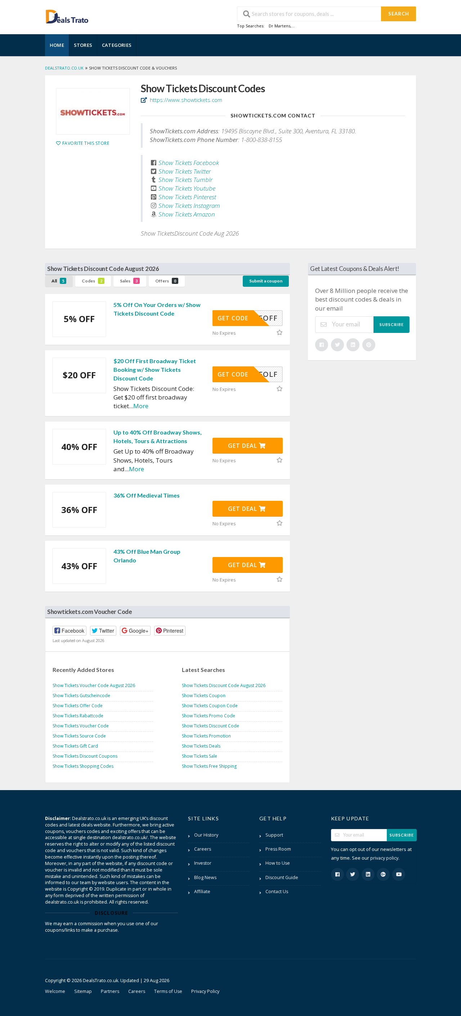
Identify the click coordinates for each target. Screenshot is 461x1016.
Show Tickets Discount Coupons (85, 756)
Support (274, 835)
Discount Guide (281, 877)
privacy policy (384, 858)
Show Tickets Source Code (79, 736)
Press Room (278, 849)
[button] (69, 631)
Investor (202, 863)
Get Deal (243, 446)
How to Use (277, 863)
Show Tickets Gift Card (75, 746)
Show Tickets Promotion (206, 736)
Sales (129, 281)
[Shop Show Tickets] (93, 111)
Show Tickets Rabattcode (78, 716)
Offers (165, 281)
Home (57, 45)
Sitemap (83, 991)
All (58, 281)
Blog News (205, 877)
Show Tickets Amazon (186, 214)
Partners (110, 991)
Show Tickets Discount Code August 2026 (223, 685)
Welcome (55, 991)
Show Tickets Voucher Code (81, 726)
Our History (206, 835)
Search (398, 14)
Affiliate (202, 891)
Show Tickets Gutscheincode (81, 695)
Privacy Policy (205, 991)
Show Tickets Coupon (203, 695)
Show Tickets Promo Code (208, 716)
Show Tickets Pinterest (187, 197)
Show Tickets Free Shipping (209, 766)
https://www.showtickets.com (185, 99)
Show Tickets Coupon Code (210, 706)
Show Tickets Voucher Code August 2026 (94, 685)
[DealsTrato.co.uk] (67, 16)
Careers (202, 849)
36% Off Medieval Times (146, 495)
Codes (92, 281)
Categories (116, 45)
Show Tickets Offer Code (78, 706)
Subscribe (392, 324)
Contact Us (276, 891)
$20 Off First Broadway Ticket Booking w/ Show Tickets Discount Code (154, 369)
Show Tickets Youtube (186, 188)
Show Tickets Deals (201, 746)
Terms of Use (168, 991)
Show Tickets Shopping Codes (83, 766)
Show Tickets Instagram (189, 205)
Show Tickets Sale (199, 756)
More (140, 406)
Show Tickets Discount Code (210, 726)
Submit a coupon (265, 281)
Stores (83, 45)
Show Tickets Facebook (188, 163)
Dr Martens (279, 25)
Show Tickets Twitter (184, 171)
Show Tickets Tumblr (185, 179)
